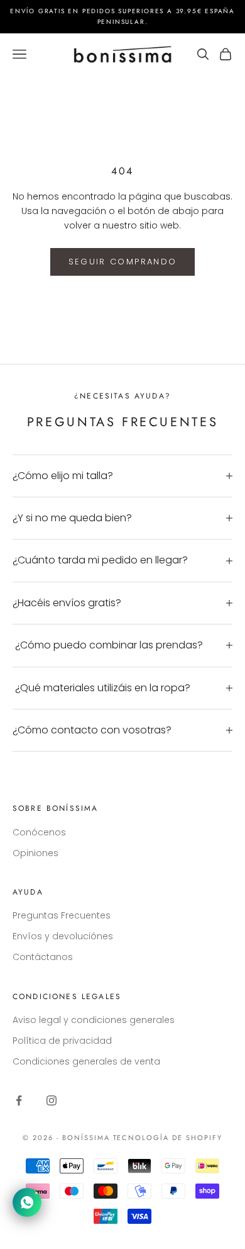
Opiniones (35, 853)
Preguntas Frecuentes (62, 915)
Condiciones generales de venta (86, 1061)
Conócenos (39, 832)
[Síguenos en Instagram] (51, 1100)
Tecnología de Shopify (168, 1138)
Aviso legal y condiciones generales (94, 1020)
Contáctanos (43, 957)
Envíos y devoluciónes (63, 936)
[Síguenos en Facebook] (19, 1100)
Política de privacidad (62, 1040)
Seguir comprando (122, 262)
